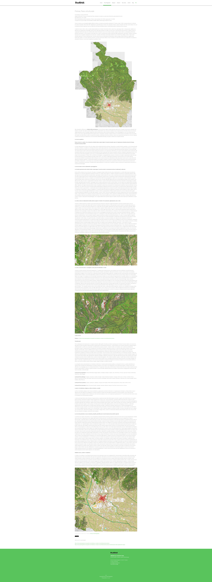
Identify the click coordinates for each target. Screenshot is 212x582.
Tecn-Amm (124, 2)
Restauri (113, 2)
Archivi (129, 2)
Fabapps (108, 577)
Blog (133, 2)
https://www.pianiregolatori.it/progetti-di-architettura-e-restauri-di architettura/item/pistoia (97, 338)
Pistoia (91, 533)
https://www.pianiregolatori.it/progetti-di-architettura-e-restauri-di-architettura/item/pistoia (92, 543)
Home (101, 2)
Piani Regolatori (107, 2)
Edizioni (118, 2)
